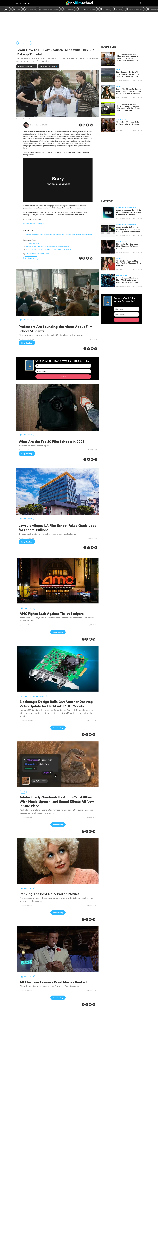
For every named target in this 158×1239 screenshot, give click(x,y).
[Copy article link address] (91, 125)
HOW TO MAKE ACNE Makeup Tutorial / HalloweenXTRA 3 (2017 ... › (48, 250)
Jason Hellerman (27, 339)
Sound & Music (121, 275)
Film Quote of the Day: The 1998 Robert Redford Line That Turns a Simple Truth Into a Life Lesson (128, 75)
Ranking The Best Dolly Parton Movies (49, 894)
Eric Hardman (122, 97)
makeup (38, 253)
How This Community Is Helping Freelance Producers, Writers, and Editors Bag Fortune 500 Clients (127, 60)
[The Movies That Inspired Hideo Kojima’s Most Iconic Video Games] (58, 1034)
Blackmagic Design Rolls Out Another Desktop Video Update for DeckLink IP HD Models (56, 704)
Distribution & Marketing (136, 9)
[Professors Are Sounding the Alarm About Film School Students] (57, 292)
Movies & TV (106, 9)
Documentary (70, 9)
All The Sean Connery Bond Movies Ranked (53, 982)
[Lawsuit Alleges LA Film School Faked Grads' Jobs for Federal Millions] (57, 491)
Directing (18, 9)
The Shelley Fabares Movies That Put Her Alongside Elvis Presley (128, 263)
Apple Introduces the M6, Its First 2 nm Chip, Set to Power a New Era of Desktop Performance (129, 213)
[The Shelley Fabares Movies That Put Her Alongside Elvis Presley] (108, 263)
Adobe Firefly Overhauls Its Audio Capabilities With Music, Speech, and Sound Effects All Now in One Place (57, 801)
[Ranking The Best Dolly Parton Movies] (58, 861)
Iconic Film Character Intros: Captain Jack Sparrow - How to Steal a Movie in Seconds (128, 91)
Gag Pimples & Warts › (33, 244)
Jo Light (24, 1083)
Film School (25, 43)
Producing (119, 9)
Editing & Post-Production (88, 9)
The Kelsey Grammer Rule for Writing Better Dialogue (128, 123)
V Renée (35, 125)
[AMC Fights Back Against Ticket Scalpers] (58, 580)
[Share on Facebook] (80, 125)
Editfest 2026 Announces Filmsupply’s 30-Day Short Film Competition (128, 108)
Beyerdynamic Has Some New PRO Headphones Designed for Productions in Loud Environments (128, 281)
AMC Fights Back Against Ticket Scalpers (52, 613)
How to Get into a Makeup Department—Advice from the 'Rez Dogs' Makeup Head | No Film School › (59, 235)
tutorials (43, 253)
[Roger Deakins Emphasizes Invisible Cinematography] (58, 1126)
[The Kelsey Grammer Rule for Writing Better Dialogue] (108, 124)
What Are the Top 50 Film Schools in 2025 (51, 441)
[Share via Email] (87, 125)
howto (47, 253)
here (83, 208)
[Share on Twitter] (83, 125)
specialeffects (32, 253)
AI (8, 9)
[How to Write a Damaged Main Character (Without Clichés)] (108, 246)
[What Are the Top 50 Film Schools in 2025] (57, 407)
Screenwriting (32, 9)
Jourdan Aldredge (27, 720)
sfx (27, 253)
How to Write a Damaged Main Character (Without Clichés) (127, 246)
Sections (25, 3)
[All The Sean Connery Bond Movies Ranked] (58, 949)
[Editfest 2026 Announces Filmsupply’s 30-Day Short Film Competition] (108, 108)
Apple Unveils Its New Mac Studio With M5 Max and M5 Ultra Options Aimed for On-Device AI (128, 230)
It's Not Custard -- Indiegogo (34, 224)
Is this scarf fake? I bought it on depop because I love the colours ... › (48, 247)
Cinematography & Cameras (50, 9)
